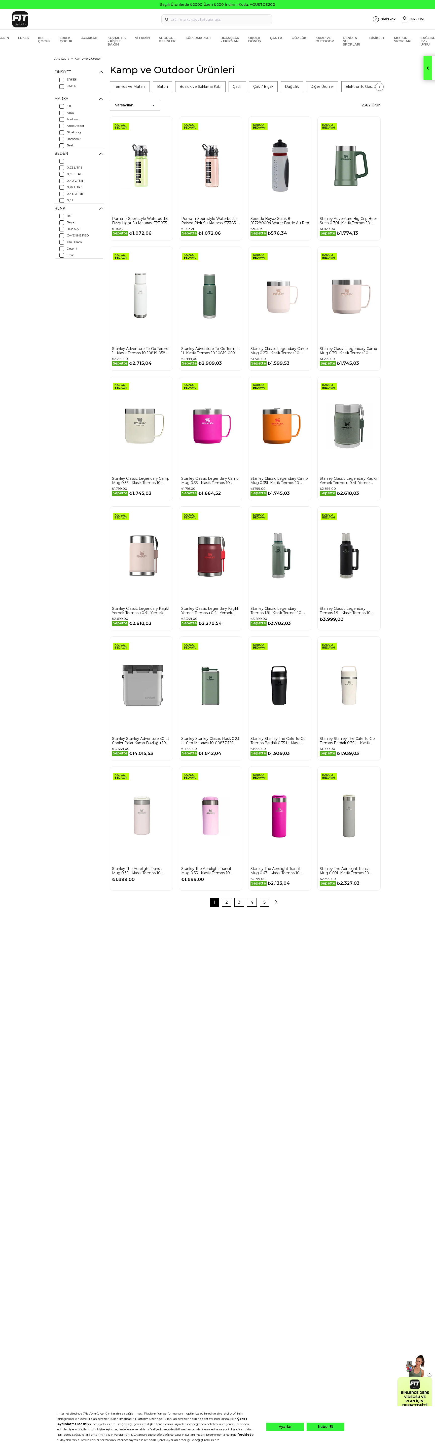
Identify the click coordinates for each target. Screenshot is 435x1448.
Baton (162, 86)
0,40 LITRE (75, 180)
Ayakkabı (89, 38)
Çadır (237, 86)
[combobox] (216, 19)
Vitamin (142, 38)
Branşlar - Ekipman (230, 39)
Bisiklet (377, 38)
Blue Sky (73, 229)
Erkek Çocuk (66, 39)
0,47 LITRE (75, 187)
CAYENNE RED (78, 235)
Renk (59, 208)
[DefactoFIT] (79, 19)
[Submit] (166, 19)
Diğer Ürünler (322, 86)
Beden (61, 153)
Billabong (74, 132)
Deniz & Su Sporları (351, 41)
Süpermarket (198, 38)
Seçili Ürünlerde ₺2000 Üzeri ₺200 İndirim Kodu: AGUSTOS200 (217, 4)
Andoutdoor (75, 126)
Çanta (276, 38)
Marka (61, 98)
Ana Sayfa (61, 58)
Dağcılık (292, 86)
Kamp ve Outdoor (324, 39)
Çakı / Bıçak (263, 86)
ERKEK (72, 79)
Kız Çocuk (44, 39)
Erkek (23, 38)
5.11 (69, 106)
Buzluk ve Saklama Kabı (200, 86)
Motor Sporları (402, 39)
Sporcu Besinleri (167, 39)
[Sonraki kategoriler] (380, 87)
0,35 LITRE (74, 174)
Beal (70, 145)
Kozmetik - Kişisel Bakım (116, 41)
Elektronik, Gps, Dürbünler (368, 86)
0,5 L (70, 200)
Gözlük (299, 38)
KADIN (72, 86)
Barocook (74, 139)
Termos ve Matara (130, 86)
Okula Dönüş (254, 39)
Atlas (70, 112)
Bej (69, 216)
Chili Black (74, 242)
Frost (70, 255)
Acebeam (74, 119)
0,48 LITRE (75, 193)
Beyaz (71, 222)
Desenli (72, 248)
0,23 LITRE (75, 167)
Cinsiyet (62, 72)
